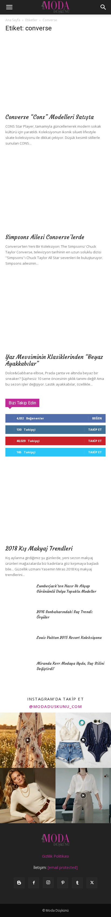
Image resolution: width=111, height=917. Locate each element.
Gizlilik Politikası (55, 856)
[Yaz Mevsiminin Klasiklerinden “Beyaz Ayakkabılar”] (55, 314)
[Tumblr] (77, 883)
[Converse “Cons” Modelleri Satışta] (55, 74)
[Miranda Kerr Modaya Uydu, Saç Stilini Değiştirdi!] (18, 670)
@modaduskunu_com (55, 706)
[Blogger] (19, 883)
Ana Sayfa (12, 20)
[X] (91, 883)
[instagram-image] (28, 740)
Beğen (97, 418)
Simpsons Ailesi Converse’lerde (44, 237)
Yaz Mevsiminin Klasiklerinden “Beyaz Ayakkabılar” (54, 360)
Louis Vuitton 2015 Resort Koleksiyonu (69, 637)
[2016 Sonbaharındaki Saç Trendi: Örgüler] (18, 618)
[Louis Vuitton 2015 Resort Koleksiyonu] (18, 644)
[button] (9, 7)
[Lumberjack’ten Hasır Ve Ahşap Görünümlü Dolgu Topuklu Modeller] (18, 592)
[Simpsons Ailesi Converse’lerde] (55, 194)
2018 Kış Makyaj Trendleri (38, 548)
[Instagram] (48, 882)
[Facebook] (33, 883)
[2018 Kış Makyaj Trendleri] (55, 505)
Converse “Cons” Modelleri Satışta (49, 117)
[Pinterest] (62, 883)
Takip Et (95, 429)
